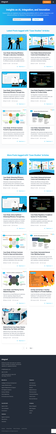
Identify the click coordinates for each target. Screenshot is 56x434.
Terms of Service (16, 428)
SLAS (30, 413)
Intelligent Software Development (9, 383)
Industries (4, 421)
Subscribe (36, 19)
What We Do (4, 419)
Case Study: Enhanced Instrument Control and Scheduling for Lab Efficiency (41, 55)
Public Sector (32, 396)
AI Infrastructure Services (7, 396)
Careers (31, 410)
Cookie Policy (24, 428)
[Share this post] (17, 66)
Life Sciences (32, 383)
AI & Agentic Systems (6, 389)
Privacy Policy (9, 428)
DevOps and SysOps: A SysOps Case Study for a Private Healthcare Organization (41, 291)
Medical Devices (33, 389)
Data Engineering (5, 394)
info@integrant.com (6, 369)
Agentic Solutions (6, 417)
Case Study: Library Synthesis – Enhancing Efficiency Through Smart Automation (14, 92)
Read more (21, 66)
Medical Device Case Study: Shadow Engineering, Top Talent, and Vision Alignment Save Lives (14, 329)
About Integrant (32, 406)
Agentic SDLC (5, 406)
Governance (4, 410)
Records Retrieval (33, 398)
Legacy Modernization (6, 385)
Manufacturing (32, 385)
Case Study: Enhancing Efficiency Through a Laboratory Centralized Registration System (13, 55)
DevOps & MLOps (5, 392)
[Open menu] (53, 2)
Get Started (47, 2)
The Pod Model (5, 408)
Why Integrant (32, 408)
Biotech (31, 387)
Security (3, 428)
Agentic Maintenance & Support (9, 387)
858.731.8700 (5, 372)
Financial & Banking (33, 394)
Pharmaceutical (32, 392)
